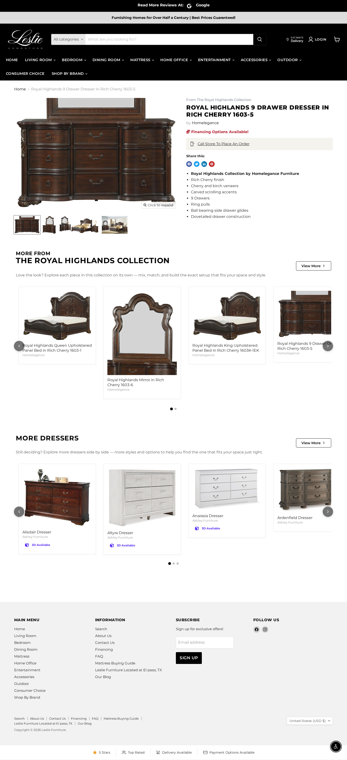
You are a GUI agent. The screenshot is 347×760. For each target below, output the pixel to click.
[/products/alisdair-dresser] (57, 498)
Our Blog (103, 677)
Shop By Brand (68, 73)
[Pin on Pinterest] (212, 164)
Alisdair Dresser (36, 532)
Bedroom (73, 60)
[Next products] (328, 346)
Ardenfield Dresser (295, 517)
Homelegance (205, 123)
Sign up (189, 657)
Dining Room (107, 60)
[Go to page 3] (178, 563)
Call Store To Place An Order (224, 144)
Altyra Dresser (120, 533)
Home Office (174, 60)
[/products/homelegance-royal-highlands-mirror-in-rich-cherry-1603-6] (142, 333)
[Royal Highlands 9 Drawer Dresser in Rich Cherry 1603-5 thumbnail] (27, 224)
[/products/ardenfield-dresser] (312, 490)
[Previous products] (19, 346)
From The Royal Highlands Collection (218, 100)
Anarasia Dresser (207, 516)
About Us (103, 635)
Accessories (254, 60)
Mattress (140, 60)
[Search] (259, 39)
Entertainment (215, 60)
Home (12, 60)
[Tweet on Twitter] (196, 164)
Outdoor (288, 60)
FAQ (99, 656)
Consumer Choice (25, 73)
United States (307, 721)
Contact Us (104, 642)
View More (311, 266)
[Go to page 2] (175, 409)
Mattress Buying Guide (115, 663)
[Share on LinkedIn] (204, 164)
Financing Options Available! (219, 132)
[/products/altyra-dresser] (142, 498)
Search (101, 629)
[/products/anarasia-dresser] (227, 489)
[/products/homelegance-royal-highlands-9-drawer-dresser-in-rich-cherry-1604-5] (312, 315)
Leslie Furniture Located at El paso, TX (128, 670)
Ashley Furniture (35, 537)
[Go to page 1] (171, 409)
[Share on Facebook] (189, 164)
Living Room (39, 60)
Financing (104, 649)
